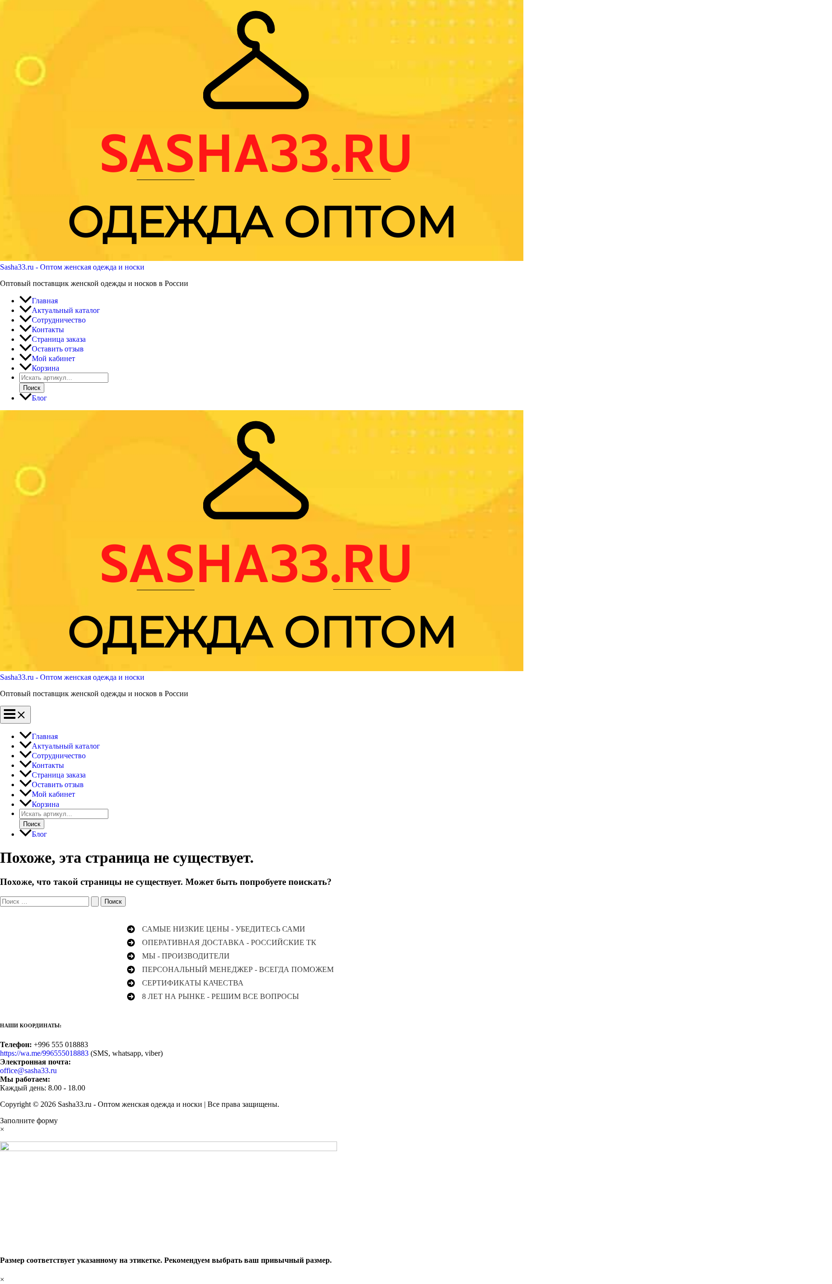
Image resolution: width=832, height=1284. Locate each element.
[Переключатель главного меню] (15, 715)
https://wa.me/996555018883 (44, 1053)
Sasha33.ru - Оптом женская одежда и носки (72, 267)
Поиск (31, 387)
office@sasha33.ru (28, 1070)
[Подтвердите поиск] (95, 901)
